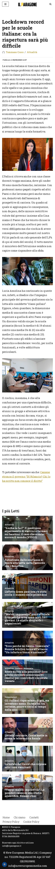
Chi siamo (19, 817)
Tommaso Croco (15, 52)
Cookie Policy (31, 821)
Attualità (32, 52)
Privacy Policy (11, 821)
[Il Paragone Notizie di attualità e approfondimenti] (27, 4)
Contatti (34, 817)
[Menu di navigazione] (5, 4)
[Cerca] (50, 4)
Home (6, 817)
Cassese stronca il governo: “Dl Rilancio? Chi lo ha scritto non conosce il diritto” (26, 476)
